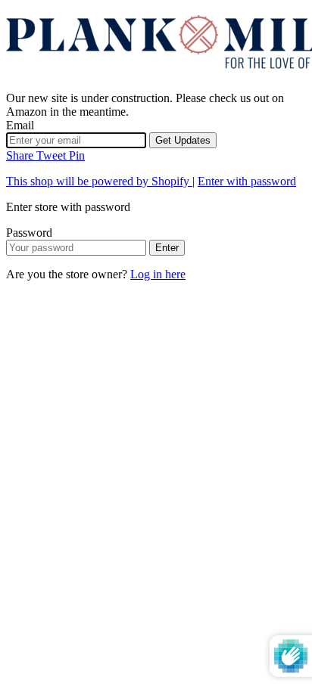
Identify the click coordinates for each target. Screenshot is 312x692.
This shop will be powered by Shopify (99, 181)
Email (20, 125)
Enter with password (247, 181)
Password (29, 232)
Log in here (158, 274)
